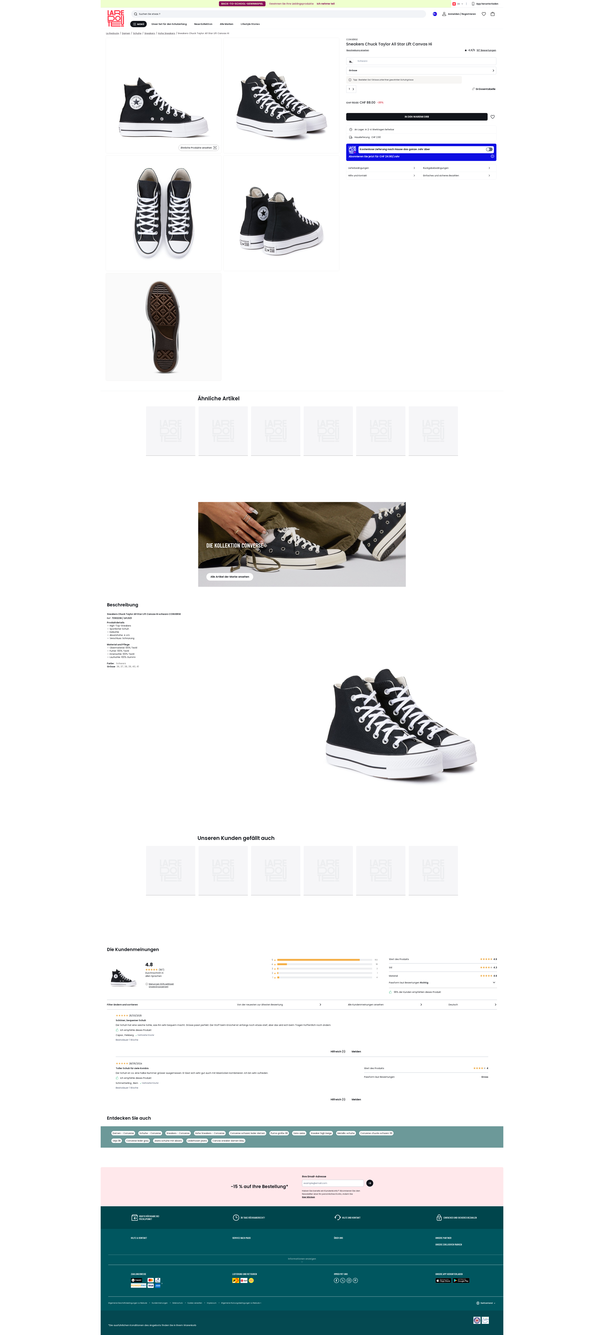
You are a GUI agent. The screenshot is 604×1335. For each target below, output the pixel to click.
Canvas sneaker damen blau (228, 1140)
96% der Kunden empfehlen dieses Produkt (417, 992)
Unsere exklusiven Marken (448, 1244)
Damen (126, 33)
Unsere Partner (443, 1237)
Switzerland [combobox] (487, 1303)
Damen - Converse (123, 1133)
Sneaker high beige (321, 1133)
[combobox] (279, 1004)
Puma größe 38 (279, 1133)
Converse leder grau (137, 1140)
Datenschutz (177, 1303)
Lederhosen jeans (197, 1140)
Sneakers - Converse (178, 1133)
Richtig (424, 982)
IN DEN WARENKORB (417, 117)
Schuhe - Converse (150, 1133)
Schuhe (137, 33)
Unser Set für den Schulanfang (169, 24)
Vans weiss (299, 1133)
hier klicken (308, 1197)
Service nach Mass (241, 1237)
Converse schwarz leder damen (247, 1133)
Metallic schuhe (346, 1133)
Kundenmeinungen (160, 1303)
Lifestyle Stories (250, 24)
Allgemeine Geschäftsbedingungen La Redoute (127, 1303)
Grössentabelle (485, 89)
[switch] (426, 149)
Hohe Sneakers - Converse (209, 1133)
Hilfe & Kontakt (139, 1237)
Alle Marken (226, 24)
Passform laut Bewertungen (408, 982)
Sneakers (149, 33)
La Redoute (112, 33)
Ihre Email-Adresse (314, 1176)
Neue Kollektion (203, 24)
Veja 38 (117, 1140)
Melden (356, 1051)
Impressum (211, 1303)
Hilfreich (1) (338, 1051)
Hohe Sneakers (166, 33)
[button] (492, 14)
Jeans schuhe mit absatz (168, 1140)
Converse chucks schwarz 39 (376, 1133)
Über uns (338, 1237)
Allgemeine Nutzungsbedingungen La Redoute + (241, 1303)
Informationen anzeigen (302, 1258)
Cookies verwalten (194, 1303)
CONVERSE (352, 39)
